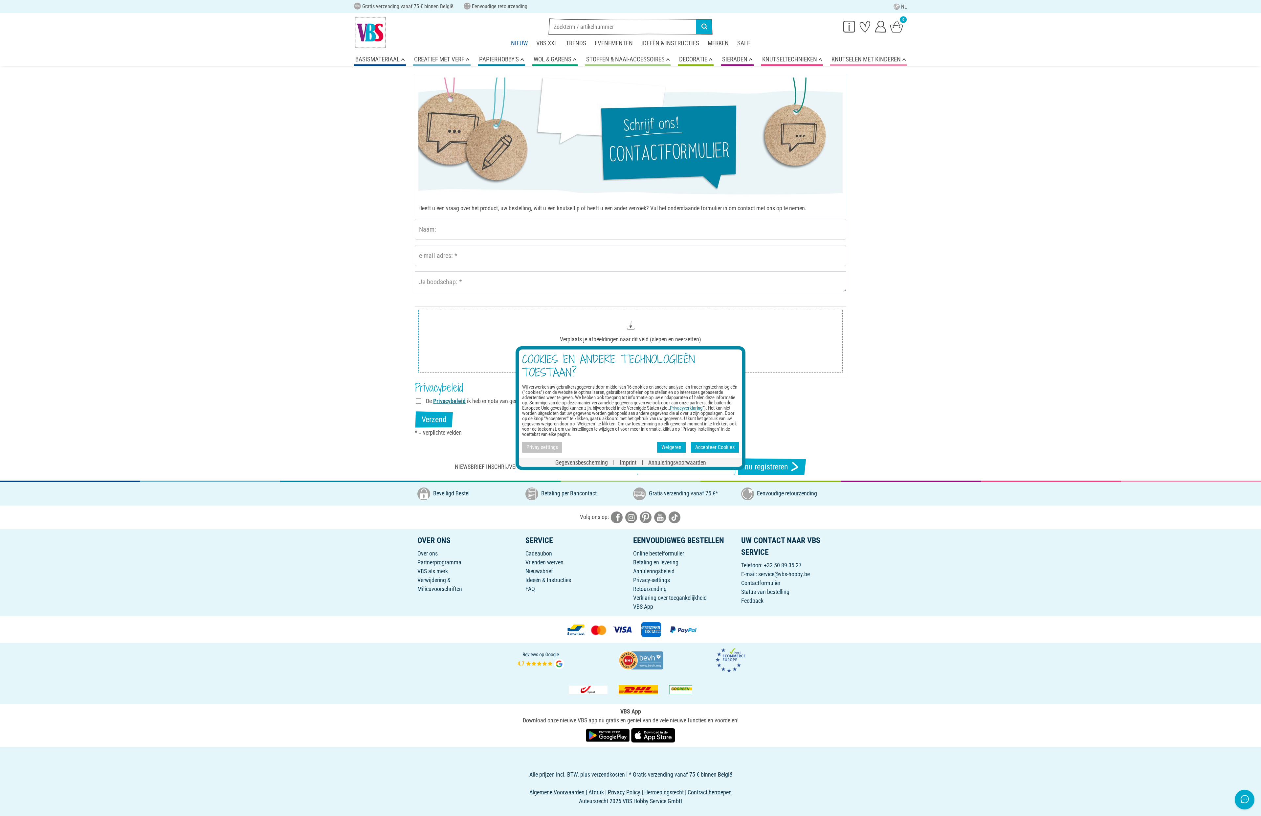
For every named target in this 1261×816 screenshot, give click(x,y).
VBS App (643, 606)
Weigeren (671, 447)
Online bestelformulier (658, 553)
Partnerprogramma (439, 562)
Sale (743, 43)
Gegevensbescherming (581, 462)
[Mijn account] (881, 26)
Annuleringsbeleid (654, 571)
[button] (630, 341)
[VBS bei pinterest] (645, 516)
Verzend (434, 419)
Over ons (427, 553)
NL (904, 7)
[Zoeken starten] (704, 26)
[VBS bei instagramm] (631, 516)
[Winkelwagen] (896, 26)
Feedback (752, 600)
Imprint (628, 462)
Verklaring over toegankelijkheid (670, 597)
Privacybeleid (449, 400)
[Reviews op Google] (541, 659)
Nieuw (519, 43)
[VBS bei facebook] (616, 516)
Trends (576, 43)
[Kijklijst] (865, 26)
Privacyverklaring (686, 408)
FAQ (530, 588)
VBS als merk (432, 571)
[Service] (849, 26)
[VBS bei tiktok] (674, 516)
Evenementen (614, 43)
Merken (718, 43)
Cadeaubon (538, 553)
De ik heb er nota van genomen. (479, 400)
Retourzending (650, 588)
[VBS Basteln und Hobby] (370, 32)
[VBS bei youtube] (660, 516)
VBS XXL (546, 43)
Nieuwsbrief (539, 571)
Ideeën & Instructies (670, 43)
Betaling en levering (655, 562)
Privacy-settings (651, 580)
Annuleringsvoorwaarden (677, 462)
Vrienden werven (544, 562)
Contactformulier (760, 582)
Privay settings (542, 447)
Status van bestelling (765, 591)
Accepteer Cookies (715, 447)
